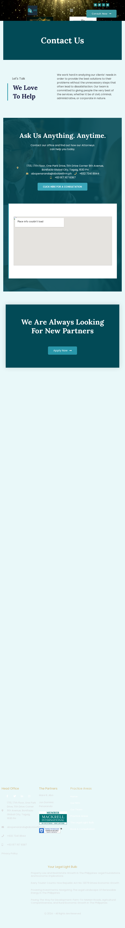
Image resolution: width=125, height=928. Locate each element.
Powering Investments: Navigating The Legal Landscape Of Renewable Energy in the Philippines (73, 891)
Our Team (76, 809)
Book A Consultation (82, 829)
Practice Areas (79, 816)
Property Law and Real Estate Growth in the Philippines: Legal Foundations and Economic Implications (75, 874)
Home (74, 796)
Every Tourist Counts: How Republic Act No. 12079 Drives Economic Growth (75, 883)
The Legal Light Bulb (82, 822)
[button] (71, 10)
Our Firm (75, 803)
